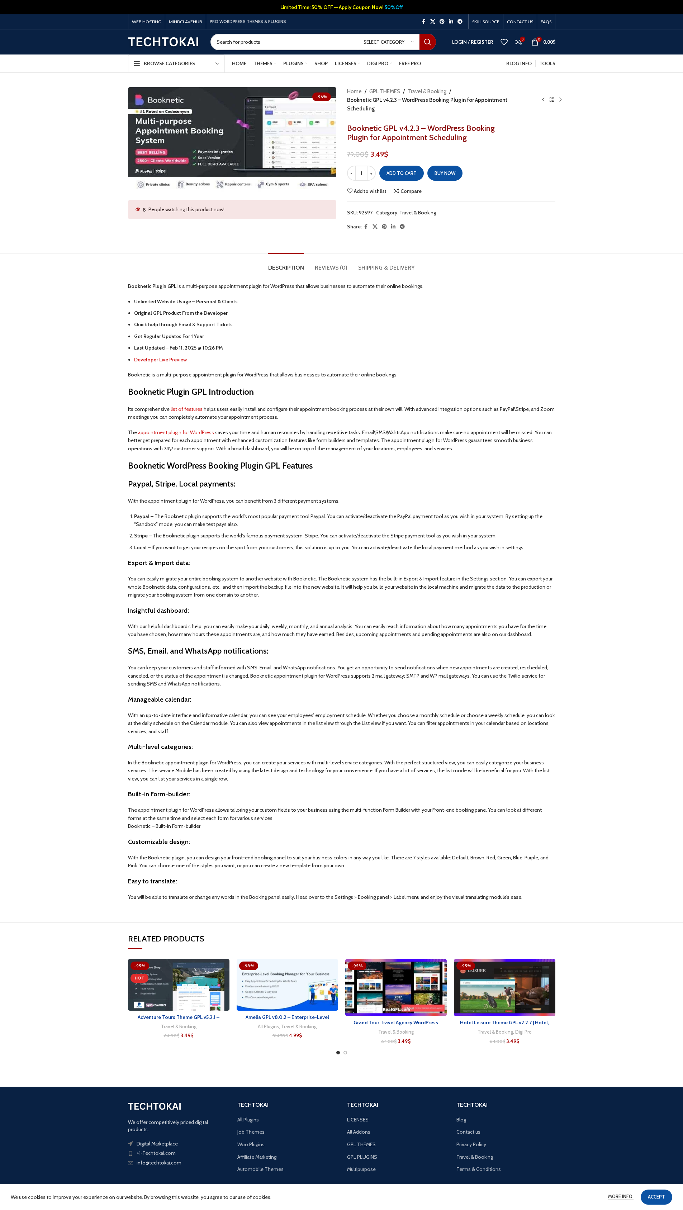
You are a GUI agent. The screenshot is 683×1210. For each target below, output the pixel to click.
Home (354, 91)
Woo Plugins (251, 1144)
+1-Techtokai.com (156, 1153)
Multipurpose (361, 1169)
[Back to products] (551, 100)
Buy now (445, 173)
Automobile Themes (260, 1169)
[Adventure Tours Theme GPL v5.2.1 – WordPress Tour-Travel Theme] (178, 985)
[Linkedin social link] (451, 22)
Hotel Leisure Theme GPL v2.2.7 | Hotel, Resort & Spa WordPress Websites (504, 1026)
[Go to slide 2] (345, 1052)
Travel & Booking (427, 91)
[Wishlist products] (504, 42)
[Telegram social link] (460, 22)
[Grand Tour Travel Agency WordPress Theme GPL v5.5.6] (396, 987)
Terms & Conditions (478, 1169)
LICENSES (358, 1119)
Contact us (468, 1132)
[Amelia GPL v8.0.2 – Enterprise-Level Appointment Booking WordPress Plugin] (287, 985)
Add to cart (401, 173)
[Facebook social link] (423, 22)
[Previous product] (543, 100)
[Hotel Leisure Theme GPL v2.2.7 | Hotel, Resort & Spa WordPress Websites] (504, 987)
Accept (656, 1197)
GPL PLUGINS (362, 1157)
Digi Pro (523, 1032)
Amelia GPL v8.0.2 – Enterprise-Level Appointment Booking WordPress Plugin (287, 1021)
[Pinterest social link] (442, 22)
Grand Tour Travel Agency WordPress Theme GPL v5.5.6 (396, 1026)
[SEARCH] (427, 42)
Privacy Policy (471, 1144)
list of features (187, 409)
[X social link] (432, 22)
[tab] (286, 264)
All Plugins (268, 1026)
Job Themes (251, 1132)
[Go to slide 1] (338, 1052)
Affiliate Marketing (256, 1157)
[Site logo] (164, 41)
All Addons (358, 1132)
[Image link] (155, 1106)
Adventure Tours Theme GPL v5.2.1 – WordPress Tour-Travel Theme (178, 1021)
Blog (461, 1119)
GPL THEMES (384, 91)
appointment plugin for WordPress (176, 432)
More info (621, 1196)
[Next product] (560, 100)
